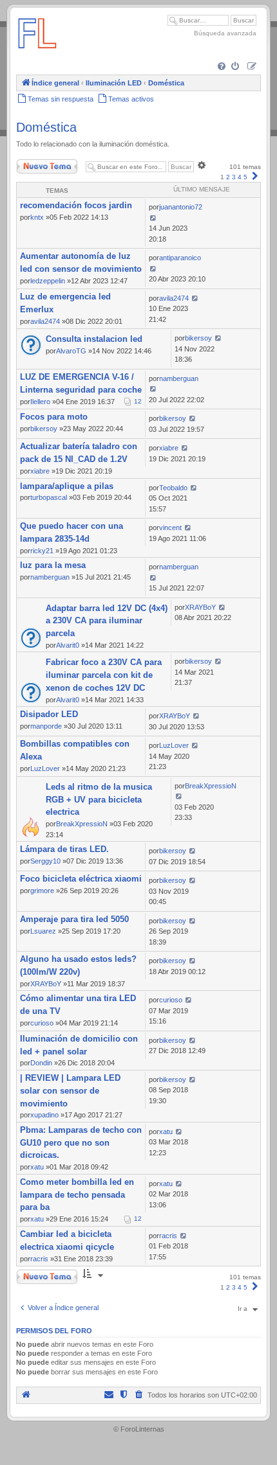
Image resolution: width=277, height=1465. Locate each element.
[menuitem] (222, 67)
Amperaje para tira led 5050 (74, 919)
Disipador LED (49, 714)
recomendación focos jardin (76, 205)
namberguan (178, 378)
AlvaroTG (71, 351)
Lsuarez (43, 931)
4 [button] (240, 177)
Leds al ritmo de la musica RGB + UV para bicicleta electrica (99, 799)
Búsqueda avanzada (225, 33)
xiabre (40, 471)
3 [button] (234, 177)
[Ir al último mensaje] (153, 218)
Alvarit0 (67, 645)
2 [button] (228, 177)
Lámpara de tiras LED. (64, 849)
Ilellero (40, 401)
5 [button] (245, 177)
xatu (37, 1167)
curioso (41, 1023)
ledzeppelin (47, 281)
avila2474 (45, 321)
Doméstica (46, 127)
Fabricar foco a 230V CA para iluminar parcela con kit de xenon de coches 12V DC (104, 675)
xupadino (44, 1115)
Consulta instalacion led (94, 339)
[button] (255, 177)
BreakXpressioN (82, 824)
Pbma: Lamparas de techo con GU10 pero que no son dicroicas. (81, 1142)
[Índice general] (37, 54)
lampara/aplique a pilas (66, 486)
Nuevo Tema (34, 163)
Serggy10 (45, 861)
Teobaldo (173, 488)
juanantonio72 (180, 207)
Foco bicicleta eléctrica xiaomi (81, 878)
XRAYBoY (200, 607)
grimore (42, 890)
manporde (46, 726)
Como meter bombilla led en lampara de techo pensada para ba (77, 1194)
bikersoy (198, 338)
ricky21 (41, 551)
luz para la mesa (53, 565)
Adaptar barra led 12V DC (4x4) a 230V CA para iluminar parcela (106, 621)
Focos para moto (54, 417)
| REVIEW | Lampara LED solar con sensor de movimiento (70, 1090)
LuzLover (45, 768)
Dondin (41, 1063)
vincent (170, 527)
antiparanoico (180, 258)
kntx (37, 217)
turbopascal (48, 497)
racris (39, 1259)
